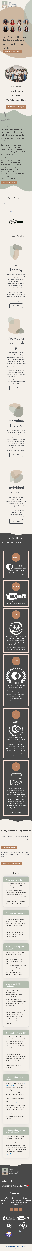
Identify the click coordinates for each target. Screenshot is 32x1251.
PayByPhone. (10, 1154)
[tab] (16, 879)
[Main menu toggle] (28, 4)
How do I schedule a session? (14, 1079)
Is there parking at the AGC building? (15, 1132)
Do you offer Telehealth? (16, 1033)
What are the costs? (14, 880)
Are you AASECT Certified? (13, 986)
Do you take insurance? (15, 913)
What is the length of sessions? (15, 948)
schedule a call (12, 1103)
